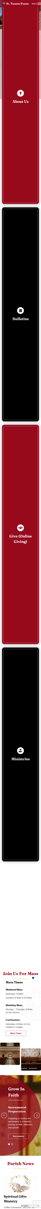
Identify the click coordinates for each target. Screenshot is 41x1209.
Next (37, 1115)
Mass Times (15, 1033)
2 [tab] (12, 1144)
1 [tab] (33, 978)
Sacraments (18, 1136)
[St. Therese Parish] (15, 3)
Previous (4, 1115)
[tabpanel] (31, 1059)
